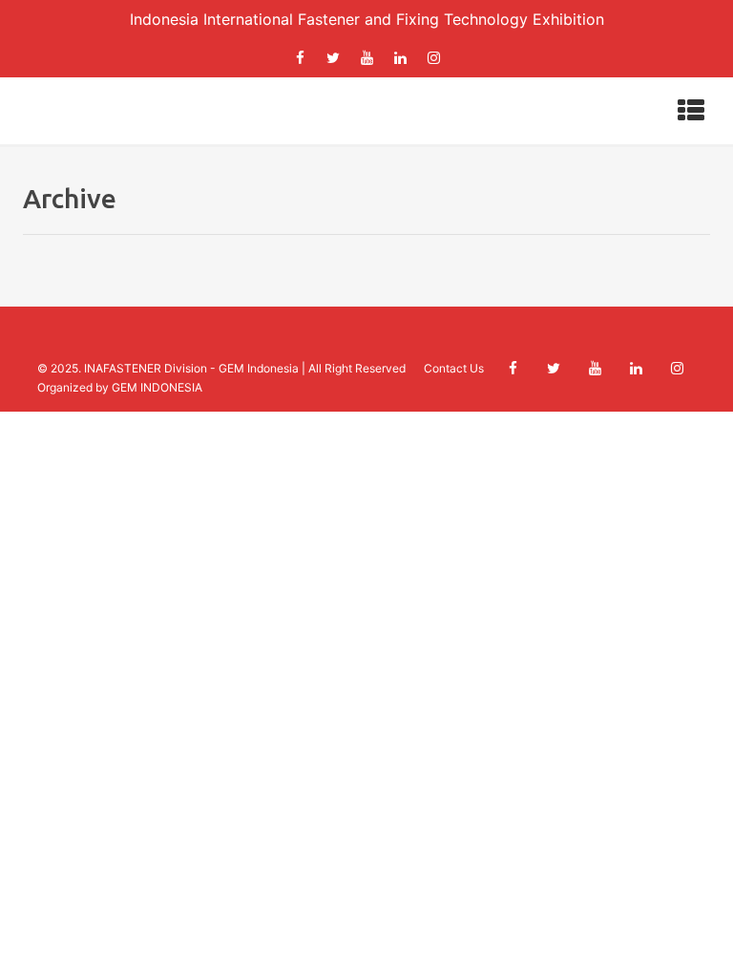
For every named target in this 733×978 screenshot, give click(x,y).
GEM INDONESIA (157, 387)
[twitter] (333, 58)
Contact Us (454, 368)
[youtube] (366, 58)
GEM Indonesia (259, 368)
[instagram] (433, 58)
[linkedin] (400, 58)
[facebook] (299, 58)
